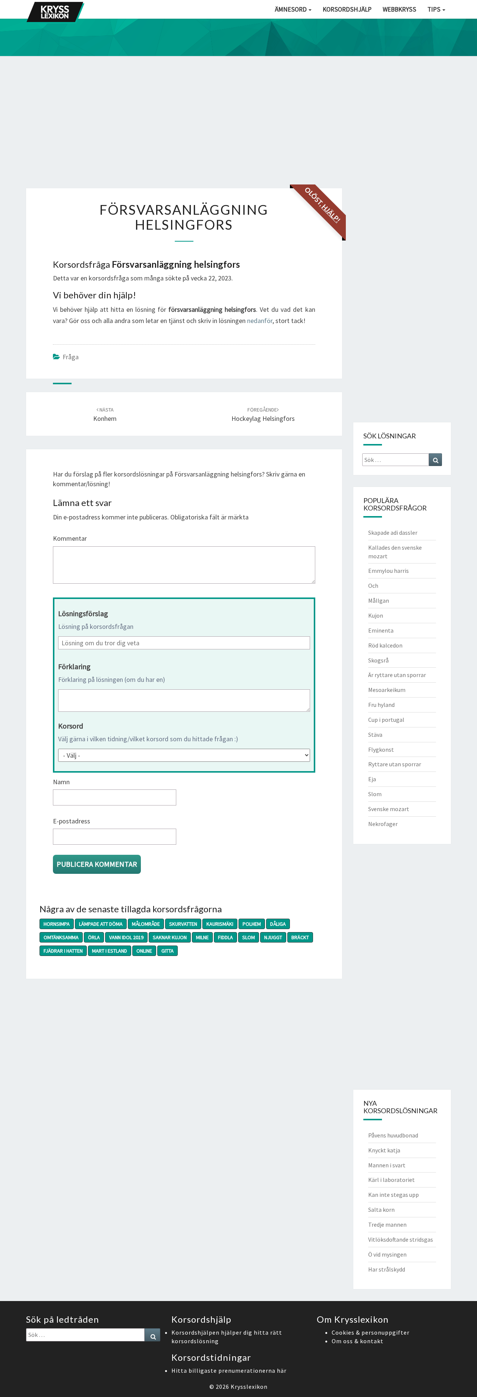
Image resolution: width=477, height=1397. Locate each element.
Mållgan (378, 600)
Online (144, 950)
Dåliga (278, 924)
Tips (434, 9)
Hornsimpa (57, 924)
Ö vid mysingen (387, 1254)
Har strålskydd (386, 1269)
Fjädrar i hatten (63, 950)
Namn (61, 781)
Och (373, 585)
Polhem (252, 924)
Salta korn (381, 1209)
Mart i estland (109, 950)
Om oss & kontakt (357, 1341)
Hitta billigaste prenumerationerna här (229, 1370)
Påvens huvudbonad (393, 1135)
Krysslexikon (249, 1386)
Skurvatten (183, 924)
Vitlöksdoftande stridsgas (400, 1239)
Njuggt (273, 937)
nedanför (259, 320)
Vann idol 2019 (126, 937)
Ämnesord (291, 9)
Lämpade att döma (101, 924)
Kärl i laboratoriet (391, 1179)
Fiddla (225, 937)
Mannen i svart (386, 1165)
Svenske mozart (388, 809)
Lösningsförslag (83, 613)
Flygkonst (381, 749)
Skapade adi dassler (392, 532)
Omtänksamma (61, 937)
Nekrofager (383, 824)
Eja (372, 779)
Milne (202, 937)
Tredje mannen (387, 1224)
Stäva (375, 734)
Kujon (375, 615)
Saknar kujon (170, 937)
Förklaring (74, 666)
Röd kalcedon (385, 645)
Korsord (70, 725)
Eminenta (381, 630)
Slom (248, 937)
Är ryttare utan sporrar (397, 675)
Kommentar (70, 538)
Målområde (146, 924)
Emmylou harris (388, 570)
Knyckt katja (384, 1150)
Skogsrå (378, 660)
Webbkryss (399, 9)
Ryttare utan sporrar (394, 764)
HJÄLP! (331, 213)
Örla (94, 937)
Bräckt (300, 937)
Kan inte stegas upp (393, 1194)
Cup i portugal (386, 719)
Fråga (71, 357)
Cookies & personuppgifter (371, 1332)
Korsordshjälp (347, 9)
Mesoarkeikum (386, 689)
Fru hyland (381, 704)
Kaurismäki (219, 924)
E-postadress (71, 821)
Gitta (167, 950)
